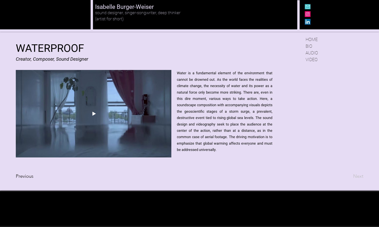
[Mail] (308, 6)
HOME (312, 39)
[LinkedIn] (308, 22)
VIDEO (312, 59)
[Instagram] (308, 14)
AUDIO (312, 52)
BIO (309, 46)
